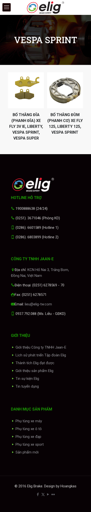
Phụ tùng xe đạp (28, 436)
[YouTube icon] (48, 494)
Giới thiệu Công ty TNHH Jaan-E (41, 347)
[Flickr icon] (53, 494)
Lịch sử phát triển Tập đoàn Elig (41, 355)
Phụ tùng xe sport (30, 444)
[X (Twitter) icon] (43, 494)
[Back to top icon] (81, 502)
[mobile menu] (6, 7)
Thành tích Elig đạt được (35, 363)
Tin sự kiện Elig (27, 378)
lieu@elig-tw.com (38, 304)
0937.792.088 (26, 313)
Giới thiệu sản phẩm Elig (34, 371)
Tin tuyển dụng (27, 386)
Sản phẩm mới (27, 452)
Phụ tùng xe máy (29, 421)
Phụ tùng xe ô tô (29, 429)
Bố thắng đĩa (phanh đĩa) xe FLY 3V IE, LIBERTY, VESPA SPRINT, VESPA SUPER (26, 126)
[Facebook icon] (38, 494)
